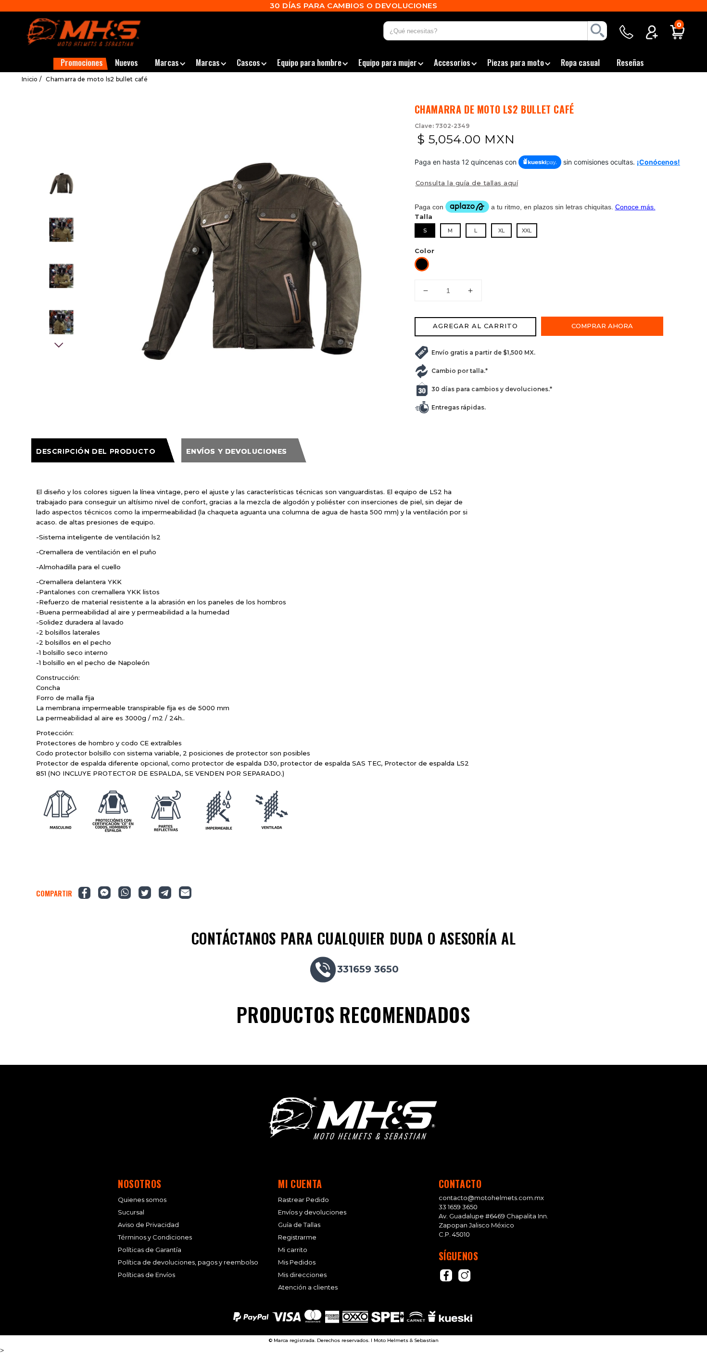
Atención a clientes (308, 1287)
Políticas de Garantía (149, 1249)
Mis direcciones (302, 1274)
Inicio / (31, 79)
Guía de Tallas (299, 1224)
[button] (80, 63)
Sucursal (131, 1212)
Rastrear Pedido (303, 1199)
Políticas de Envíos (146, 1274)
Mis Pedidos (297, 1262)
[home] (96, 32)
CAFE (422, 264)
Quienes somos (142, 1199)
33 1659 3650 (458, 1207)
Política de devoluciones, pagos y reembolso (188, 1262)
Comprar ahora (602, 326)
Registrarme (297, 1237)
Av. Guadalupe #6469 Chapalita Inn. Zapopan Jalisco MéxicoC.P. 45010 (493, 1225)
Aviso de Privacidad (148, 1224)
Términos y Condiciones (155, 1237)
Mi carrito (292, 1249)
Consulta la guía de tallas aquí (467, 183)
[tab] (103, 450)
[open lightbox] (251, 261)
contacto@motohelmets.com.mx (491, 1198)
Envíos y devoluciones (312, 1212)
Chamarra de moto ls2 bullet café (97, 79)
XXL (526, 230)
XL (501, 230)
